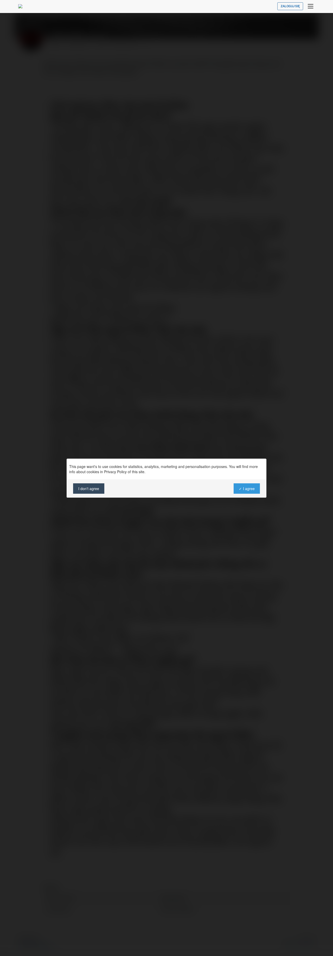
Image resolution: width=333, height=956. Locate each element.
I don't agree (88, 488)
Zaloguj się (290, 6)
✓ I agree (247, 488)
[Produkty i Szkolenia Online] (20, 6)
